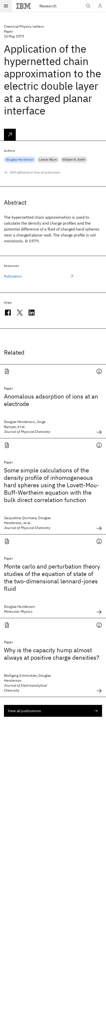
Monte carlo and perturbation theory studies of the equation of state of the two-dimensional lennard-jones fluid (52, 577)
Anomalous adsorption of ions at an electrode (51, 400)
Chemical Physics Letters (24, 26)
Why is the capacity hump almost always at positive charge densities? (51, 653)
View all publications (24, 711)
